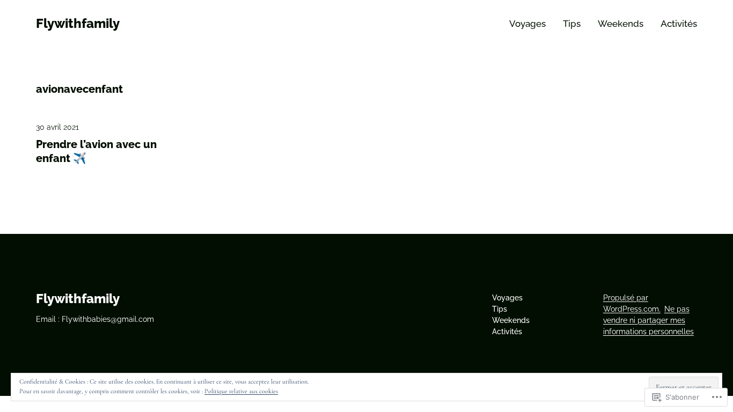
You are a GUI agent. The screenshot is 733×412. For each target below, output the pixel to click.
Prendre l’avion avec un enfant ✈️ (96, 151)
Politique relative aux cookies (241, 391)
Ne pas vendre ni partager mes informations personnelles (648, 320)
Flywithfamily (78, 23)
